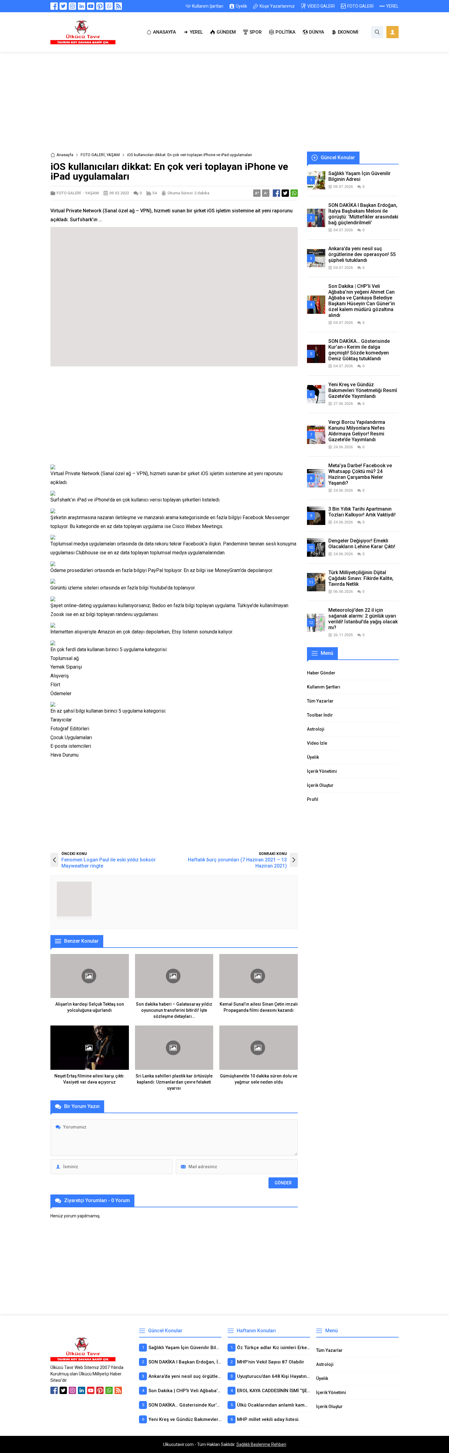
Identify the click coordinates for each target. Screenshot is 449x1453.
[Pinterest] (100, 6)
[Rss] (118, 6)
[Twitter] (63, 6)
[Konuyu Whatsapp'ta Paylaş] (294, 193)
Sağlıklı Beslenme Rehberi (261, 1444)
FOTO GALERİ (93, 154)
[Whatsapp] (109, 6)
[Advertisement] (224, 106)
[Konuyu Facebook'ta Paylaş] (276, 193)
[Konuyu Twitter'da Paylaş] (285, 193)
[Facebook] (54, 6)
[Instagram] (72, 6)
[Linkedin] (81, 6)
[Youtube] (90, 6)
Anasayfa (65, 154)
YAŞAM (113, 154)
